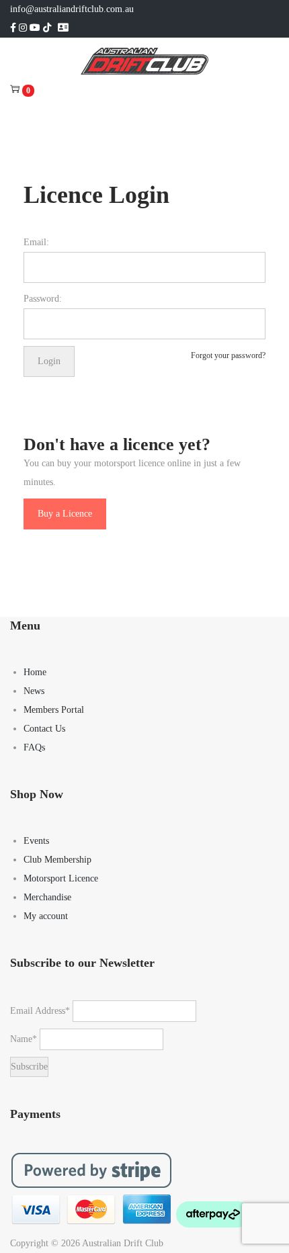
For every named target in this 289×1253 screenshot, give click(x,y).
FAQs (34, 747)
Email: (36, 242)
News (34, 691)
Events (36, 841)
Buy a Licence (65, 514)
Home (35, 672)
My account (46, 916)
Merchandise (47, 897)
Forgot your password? (228, 355)
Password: (43, 299)
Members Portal (54, 710)
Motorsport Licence (61, 878)
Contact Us (44, 729)
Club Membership (57, 860)
